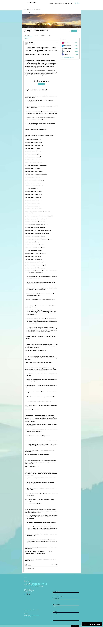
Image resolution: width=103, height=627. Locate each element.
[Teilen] (57, 42)
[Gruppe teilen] (79, 30)
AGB (38, 609)
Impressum (26, 609)
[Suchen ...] (68, 31)
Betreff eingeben (56, 604)
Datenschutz (32, 609)
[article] (41, 306)
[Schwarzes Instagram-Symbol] (27, 594)
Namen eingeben (56, 591)
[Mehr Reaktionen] (29, 565)
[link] (28, 35)
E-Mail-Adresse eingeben (58, 596)
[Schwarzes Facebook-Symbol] (29, 594)
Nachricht (55, 611)
